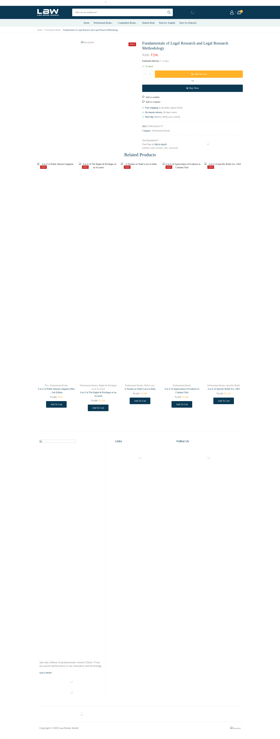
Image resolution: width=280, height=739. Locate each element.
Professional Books (103, 23)
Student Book (148, 23)
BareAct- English (167, 23)
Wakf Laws (149, 385)
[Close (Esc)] (0, 734)
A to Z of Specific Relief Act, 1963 (224, 389)
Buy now (194, 88)
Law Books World (68, 728)
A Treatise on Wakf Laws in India (139, 389)
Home (86, 23)
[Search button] (169, 12)
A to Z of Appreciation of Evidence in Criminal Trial (181, 391)
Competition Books (127, 23)
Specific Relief (233, 385)
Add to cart (200, 74)
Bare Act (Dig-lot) (188, 23)
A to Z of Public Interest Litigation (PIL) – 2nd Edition (56, 391)
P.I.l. (47, 385)
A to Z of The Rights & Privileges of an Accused (98, 394)
